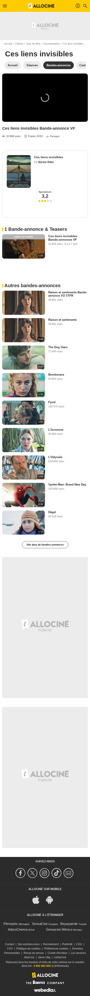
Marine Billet (46, 162)
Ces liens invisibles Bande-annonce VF (62, 237)
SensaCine (40, 924)
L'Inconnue (55, 429)
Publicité (67, 944)
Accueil (8, 43)
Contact (9, 944)
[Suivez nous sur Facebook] (21, 873)
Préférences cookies (56, 948)
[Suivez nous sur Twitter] (33, 873)
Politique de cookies (28, 948)
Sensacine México (59, 929)
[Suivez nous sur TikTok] (57, 873)
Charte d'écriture (57, 953)
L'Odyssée (55, 457)
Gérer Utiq (44, 957)
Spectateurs (45, 192)
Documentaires (52, 43)
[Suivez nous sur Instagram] (45, 873)
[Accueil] (41, 6)
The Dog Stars (58, 347)
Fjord (51, 402)
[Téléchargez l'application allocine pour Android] (51, 899)
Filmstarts (10, 924)
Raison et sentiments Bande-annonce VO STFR (67, 294)
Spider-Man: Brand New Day (67, 484)
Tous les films (33, 43)
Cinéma (19, 43)
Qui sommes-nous (29, 944)
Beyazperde (69, 924)
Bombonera (56, 374)
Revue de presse (34, 953)
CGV (10, 948)
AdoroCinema (18, 929)
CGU (79, 944)
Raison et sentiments (62, 319)
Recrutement (51, 944)
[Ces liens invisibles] (19, 171)
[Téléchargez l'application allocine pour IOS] (38, 899)
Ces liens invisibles (73, 43)
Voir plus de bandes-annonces (45, 544)
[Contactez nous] (69, 873)
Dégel (52, 512)
